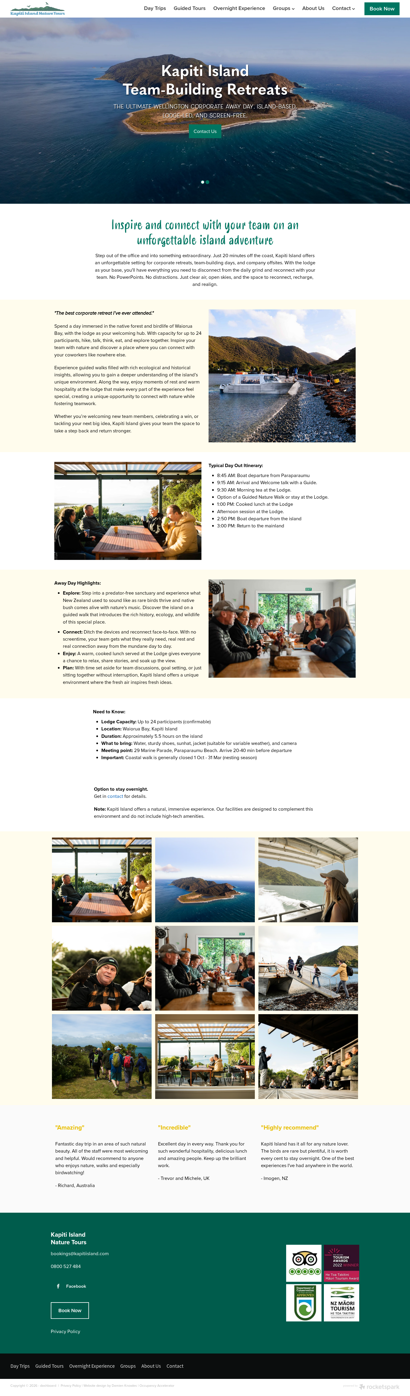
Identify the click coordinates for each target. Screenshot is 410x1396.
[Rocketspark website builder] (371, 1387)
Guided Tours (190, 8)
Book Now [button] (69, 1310)
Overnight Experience (239, 8)
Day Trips (155, 8)
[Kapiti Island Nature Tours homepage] (49, 8)
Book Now (382, 9)
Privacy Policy (71, 1385)
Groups (282, 8)
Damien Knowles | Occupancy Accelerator (143, 1385)
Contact (342, 8)
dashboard (48, 1385)
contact (115, 796)
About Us (313, 8)
